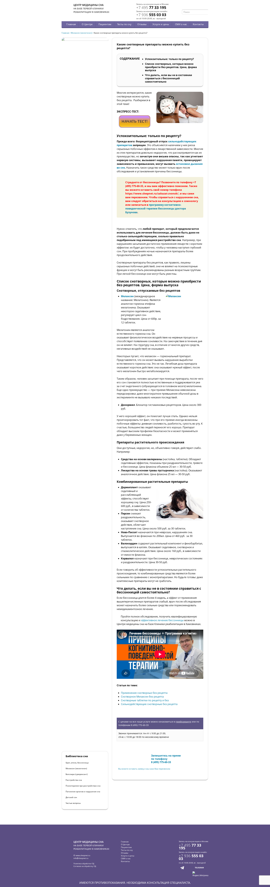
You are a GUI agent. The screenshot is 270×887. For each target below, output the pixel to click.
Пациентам (104, 24)
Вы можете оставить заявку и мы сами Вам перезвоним (144, 768)
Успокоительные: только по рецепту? (169, 59)
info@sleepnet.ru (80, 858)
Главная (71, 24)
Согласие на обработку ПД (84, 866)
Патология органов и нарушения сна (83, 791)
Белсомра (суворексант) (77, 774)
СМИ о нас (181, 24)
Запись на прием (128, 756)
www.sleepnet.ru (83, 855)
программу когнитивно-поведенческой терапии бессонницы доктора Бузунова (155, 208)
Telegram (202, 6)
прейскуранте (183, 721)
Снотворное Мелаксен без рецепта (142, 696)
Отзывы (142, 24)
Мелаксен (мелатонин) (81, 33)
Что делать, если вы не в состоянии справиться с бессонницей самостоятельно (168, 78)
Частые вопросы (73, 803)
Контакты (198, 24)
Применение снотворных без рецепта (144, 693)
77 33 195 (151, 7)
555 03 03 (151, 14)
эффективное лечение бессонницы (162, 620)
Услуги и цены (160, 24)
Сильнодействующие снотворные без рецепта (149, 704)
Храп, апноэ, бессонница (77, 762)
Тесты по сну (124, 24)
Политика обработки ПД (83, 863)
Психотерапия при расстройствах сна (83, 785)
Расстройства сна (74, 780)
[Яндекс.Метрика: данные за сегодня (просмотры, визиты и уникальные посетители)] (200, 874)
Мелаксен (127, 296)
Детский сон (71, 797)
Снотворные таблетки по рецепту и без (145, 700)
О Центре (87, 24)
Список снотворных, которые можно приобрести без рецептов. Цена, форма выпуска (171, 67)
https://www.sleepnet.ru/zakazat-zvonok (151, 193)
